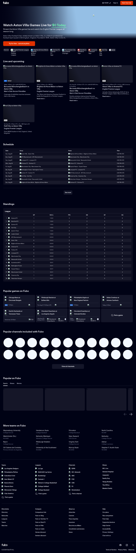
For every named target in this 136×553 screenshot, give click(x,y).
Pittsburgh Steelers (43, 442)
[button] (125, 414)
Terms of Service (111, 550)
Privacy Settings (107, 532)
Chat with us (106, 535)
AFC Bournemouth (16, 237)
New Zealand (74, 436)
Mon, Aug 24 (9, 163)
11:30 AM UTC (121, 169)
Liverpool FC (14, 253)
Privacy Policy (122, 550)
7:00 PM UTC (120, 163)
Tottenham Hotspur (16, 278)
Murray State (73, 448)
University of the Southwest (46, 448)
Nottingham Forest (16, 265)
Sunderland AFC (16, 262)
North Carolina (107, 430)
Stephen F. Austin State (110, 448)
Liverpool (94, 50)
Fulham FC (14, 250)
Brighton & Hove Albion (40, 50)
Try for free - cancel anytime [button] (19, 44)
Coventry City (15, 275)
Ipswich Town (15, 231)
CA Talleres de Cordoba (12, 448)
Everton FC (56, 50)
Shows (12, 383)
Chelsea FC (14, 246)
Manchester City (70, 50)
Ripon (5, 442)
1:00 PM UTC (120, 154)
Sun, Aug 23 (9, 154)
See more (68, 192)
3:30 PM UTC (120, 160)
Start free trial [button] (126, 3)
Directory (131, 550)
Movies (19, 383)
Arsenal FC (14, 218)
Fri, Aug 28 (8, 166)
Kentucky (105, 436)
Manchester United (16, 272)
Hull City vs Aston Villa (13, 126)
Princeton (72, 430)
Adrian (104, 442)
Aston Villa (14, 240)
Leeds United (15, 234)
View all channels (68, 366)
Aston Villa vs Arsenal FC (112, 86)
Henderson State (42, 430)
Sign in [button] (115, 3)
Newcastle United (16, 259)
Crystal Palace (15, 269)
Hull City (104, 50)
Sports (5, 383)
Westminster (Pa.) (9, 436)
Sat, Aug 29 (9, 169)
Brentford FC (14, 221)
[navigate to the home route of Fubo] (6, 3)
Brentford (83, 50)
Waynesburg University (11, 430)
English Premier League (21, 50)
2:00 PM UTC (120, 173)
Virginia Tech (73, 442)
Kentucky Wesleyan (43, 436)
